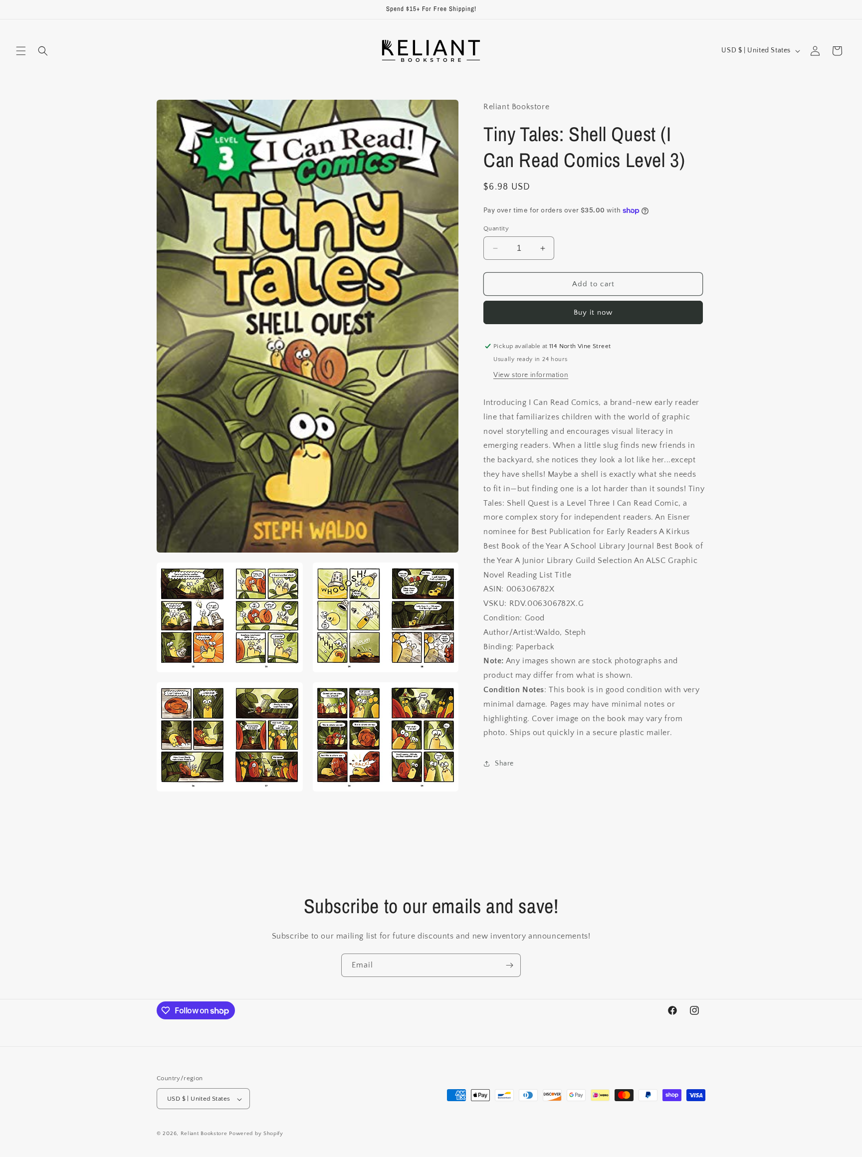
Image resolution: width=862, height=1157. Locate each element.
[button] (21, 51)
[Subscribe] (509, 965)
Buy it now (593, 312)
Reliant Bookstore (204, 1134)
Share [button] (504, 764)
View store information (530, 375)
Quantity (496, 228)
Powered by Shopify (256, 1134)
